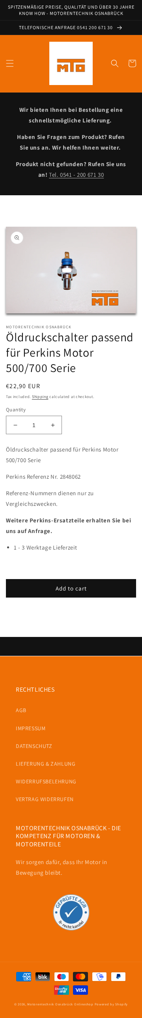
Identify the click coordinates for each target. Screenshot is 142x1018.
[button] (10, 63)
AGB (21, 710)
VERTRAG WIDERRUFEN (45, 799)
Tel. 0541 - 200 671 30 (76, 174)
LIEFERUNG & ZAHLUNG (45, 763)
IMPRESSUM (30, 728)
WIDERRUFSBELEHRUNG (46, 781)
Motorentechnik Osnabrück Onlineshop (60, 1004)
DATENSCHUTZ (34, 746)
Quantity (16, 409)
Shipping (40, 396)
